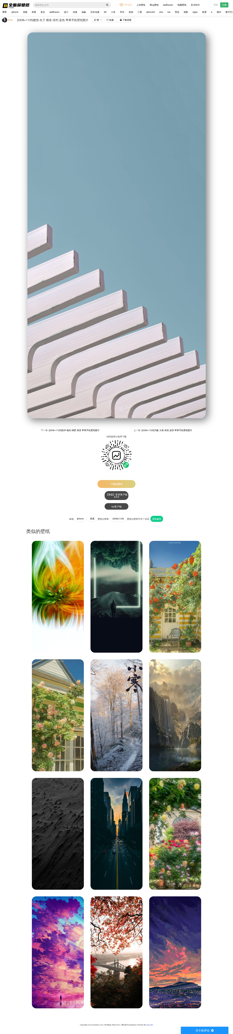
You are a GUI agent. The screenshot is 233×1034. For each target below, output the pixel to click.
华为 (122, 11)
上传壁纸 (140, 4)
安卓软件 (195, 4)
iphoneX (150, 11)
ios (169, 11)
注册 (224, 4)
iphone (15, 11)
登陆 (216, 4)
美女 (43, 11)
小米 (113, 11)
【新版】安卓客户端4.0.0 (116, 495)
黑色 (177, 11)
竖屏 (204, 11)
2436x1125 (118, 518)
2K (105, 11)
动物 (25, 11)
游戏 (131, 11)
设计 (66, 11)
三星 (140, 11)
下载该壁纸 (117, 484)
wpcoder (149, 1025)
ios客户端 (116, 506)
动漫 (75, 11)
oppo (195, 11)
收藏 (111, 19)
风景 (34, 11)
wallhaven (168, 4)
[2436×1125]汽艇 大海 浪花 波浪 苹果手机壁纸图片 (167, 430)
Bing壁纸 (154, 4)
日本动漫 (95, 11)
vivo (161, 11)
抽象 (84, 11)
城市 (219, 11)
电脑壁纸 (182, 4)
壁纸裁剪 (156, 518)
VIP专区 (127, 4)
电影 (186, 11)
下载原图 (126, 19)
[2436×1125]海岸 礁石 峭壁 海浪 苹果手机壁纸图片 (74, 430)
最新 (4, 11)
